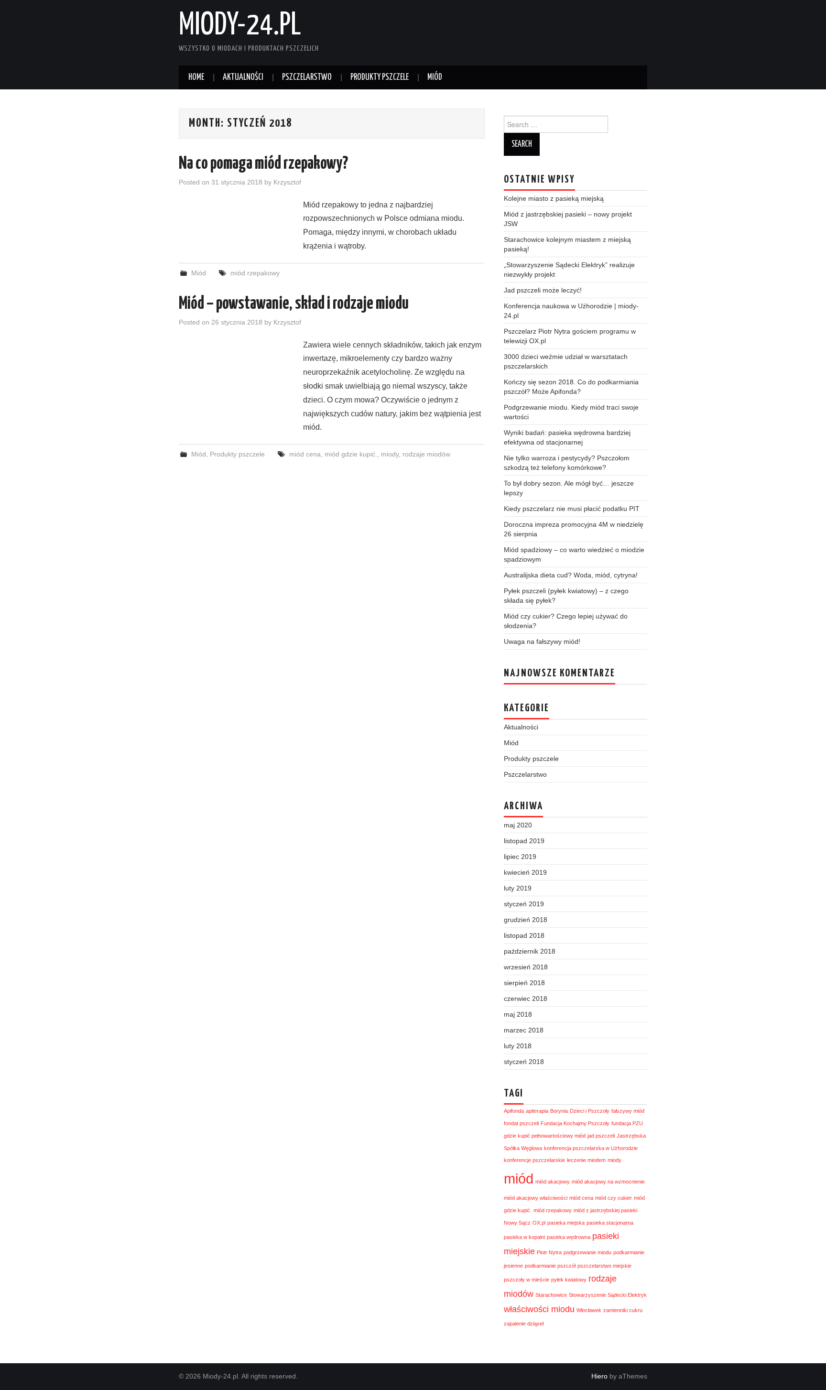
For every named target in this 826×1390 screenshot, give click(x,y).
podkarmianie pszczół (550, 1266)
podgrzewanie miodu (587, 1252)
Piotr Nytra (549, 1252)
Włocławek (588, 1310)
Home (196, 77)
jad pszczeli (601, 1136)
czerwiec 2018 (525, 998)
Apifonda (514, 1111)
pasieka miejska (566, 1223)
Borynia (559, 1111)
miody (390, 454)
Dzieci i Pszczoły (589, 1111)
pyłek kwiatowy (569, 1279)
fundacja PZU (627, 1123)
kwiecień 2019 (525, 872)
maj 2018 (518, 1014)
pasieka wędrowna (568, 1237)
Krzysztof (287, 182)
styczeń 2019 (524, 904)
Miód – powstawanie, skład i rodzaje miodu (294, 304)
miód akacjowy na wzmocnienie (608, 1181)
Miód (434, 77)
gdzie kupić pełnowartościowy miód (545, 1136)
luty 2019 (518, 888)
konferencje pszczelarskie (534, 1160)
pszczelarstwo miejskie (604, 1266)
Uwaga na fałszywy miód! (542, 641)
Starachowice (551, 1295)
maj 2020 (518, 825)
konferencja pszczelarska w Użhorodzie (591, 1148)
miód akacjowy (552, 1181)
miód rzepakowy (255, 273)
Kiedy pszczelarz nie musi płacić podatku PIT (572, 508)
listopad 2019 (524, 841)
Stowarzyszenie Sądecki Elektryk (608, 1295)
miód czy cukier (613, 1198)
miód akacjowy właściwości (535, 1198)
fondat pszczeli (521, 1123)
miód (518, 1178)
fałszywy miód (627, 1111)
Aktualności (243, 77)
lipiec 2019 (520, 856)
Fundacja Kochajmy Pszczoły (575, 1123)
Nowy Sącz (517, 1223)
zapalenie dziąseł (523, 1323)
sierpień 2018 (524, 983)
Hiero (599, 1376)
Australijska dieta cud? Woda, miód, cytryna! (571, 575)
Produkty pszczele (379, 77)
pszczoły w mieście (526, 1279)
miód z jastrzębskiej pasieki (605, 1210)
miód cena (305, 454)
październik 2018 (529, 951)
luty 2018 (518, 1046)
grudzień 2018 (525, 919)
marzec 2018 (523, 1030)
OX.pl (539, 1223)
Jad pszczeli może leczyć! (543, 290)
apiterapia (537, 1111)
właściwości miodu (539, 1309)
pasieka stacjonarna (610, 1223)
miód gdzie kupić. (351, 454)
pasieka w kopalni (524, 1237)
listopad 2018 (524, 935)
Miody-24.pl (240, 26)
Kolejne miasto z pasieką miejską (554, 198)
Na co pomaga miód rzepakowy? (263, 164)
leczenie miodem (586, 1160)
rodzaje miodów (426, 454)
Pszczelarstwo (307, 77)
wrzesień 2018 (526, 967)
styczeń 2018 (524, 1061)
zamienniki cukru (622, 1310)
